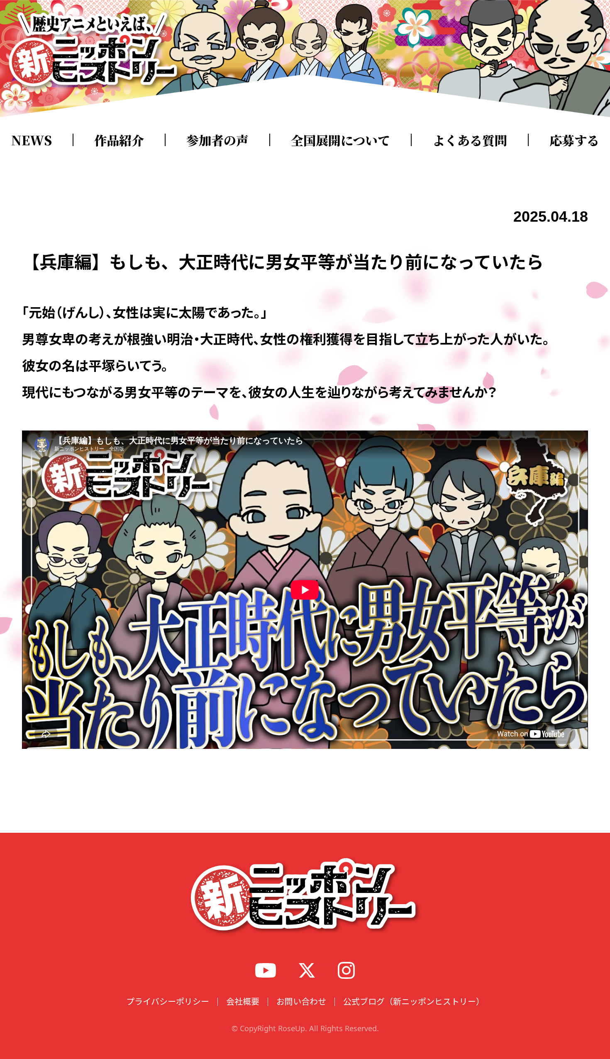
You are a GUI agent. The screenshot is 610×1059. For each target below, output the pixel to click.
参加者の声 (217, 140)
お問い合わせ (301, 1001)
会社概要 (242, 1001)
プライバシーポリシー (167, 1001)
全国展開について (340, 140)
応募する (574, 140)
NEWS (31, 140)
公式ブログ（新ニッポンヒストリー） (413, 1001)
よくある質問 (469, 140)
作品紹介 (119, 140)
